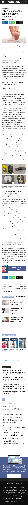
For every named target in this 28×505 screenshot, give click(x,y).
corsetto (4, 414)
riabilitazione (16, 435)
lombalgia (21, 425)
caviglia (11, 411)
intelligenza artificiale (7, 422)
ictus (21, 420)
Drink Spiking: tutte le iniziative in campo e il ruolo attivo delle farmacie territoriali (14, 379)
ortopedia (13, 427)
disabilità (19, 414)
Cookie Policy (19, 483)
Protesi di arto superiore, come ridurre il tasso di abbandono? (20, 288)
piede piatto (19, 430)
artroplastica (16, 406)
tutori (3, 446)
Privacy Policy (10, 483)
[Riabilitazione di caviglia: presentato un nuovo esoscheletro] (5, 302)
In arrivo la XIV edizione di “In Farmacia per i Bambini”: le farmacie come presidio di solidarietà (13, 372)
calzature (4, 412)
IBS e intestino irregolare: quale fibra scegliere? (13, 392)
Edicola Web (4, 350)
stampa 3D (7, 441)
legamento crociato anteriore (9, 425)
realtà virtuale (5, 435)
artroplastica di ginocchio (7, 409)
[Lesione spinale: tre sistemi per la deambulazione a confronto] (5, 310)
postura (10, 432)
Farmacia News (6, 367)
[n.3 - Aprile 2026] (22, 343)
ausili (22, 409)
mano (3, 427)
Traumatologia (15, 443)
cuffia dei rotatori (11, 414)
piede (3, 430)
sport (16, 438)
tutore (22, 443)
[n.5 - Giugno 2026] (5, 269)
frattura (18, 417)
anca (10, 403)
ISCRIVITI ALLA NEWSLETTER (14, 476)
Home (3, 5)
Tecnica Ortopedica (10, 5)
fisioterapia (11, 417)
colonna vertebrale (20, 412)
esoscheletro (5, 417)
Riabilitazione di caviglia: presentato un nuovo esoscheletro (17, 302)
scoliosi (5, 438)
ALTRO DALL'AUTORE (20, 297)
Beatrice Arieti (5, 19)
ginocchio (6, 420)
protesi (16, 432)
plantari (5, 432)
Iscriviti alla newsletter (10, 361)
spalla (12, 438)
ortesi (8, 427)
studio (15, 441)
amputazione (5, 403)
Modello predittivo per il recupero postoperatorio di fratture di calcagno (7, 289)
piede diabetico (11, 430)
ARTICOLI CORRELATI (7, 297)
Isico (15, 422)
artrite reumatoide (6, 406)
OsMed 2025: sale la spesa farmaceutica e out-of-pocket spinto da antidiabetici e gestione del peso (14, 386)
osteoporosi (21, 427)
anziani (14, 403)
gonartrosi (15, 420)
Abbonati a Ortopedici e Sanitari (17, 268)
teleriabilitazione (6, 443)
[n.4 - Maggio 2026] (14, 343)
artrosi (17, 409)
